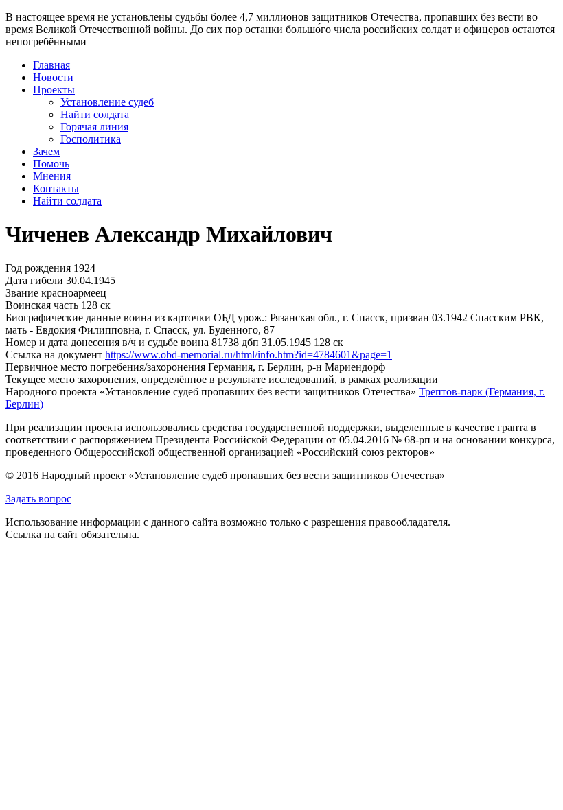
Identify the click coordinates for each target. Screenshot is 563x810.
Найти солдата (94, 114)
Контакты (56, 188)
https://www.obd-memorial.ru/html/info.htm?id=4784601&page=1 (248, 354)
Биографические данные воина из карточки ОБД (120, 317)
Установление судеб (107, 102)
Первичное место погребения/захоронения (105, 367)
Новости (53, 77)
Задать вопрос (38, 499)
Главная (51, 65)
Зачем (46, 151)
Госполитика (90, 139)
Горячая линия (94, 126)
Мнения (52, 176)
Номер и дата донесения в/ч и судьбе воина (107, 342)
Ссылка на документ (53, 354)
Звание (21, 293)
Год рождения (38, 268)
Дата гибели (34, 280)
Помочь (51, 164)
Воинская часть (41, 305)
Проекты (54, 89)
